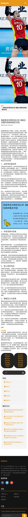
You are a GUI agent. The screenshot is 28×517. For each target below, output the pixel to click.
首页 (2, 106)
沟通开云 (7, 400)
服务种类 (7, 395)
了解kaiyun (8, 382)
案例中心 (7, 386)
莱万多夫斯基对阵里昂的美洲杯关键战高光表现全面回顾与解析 (20, 360)
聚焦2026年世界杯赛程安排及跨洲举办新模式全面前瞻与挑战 (7, 360)
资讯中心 (7, 391)
